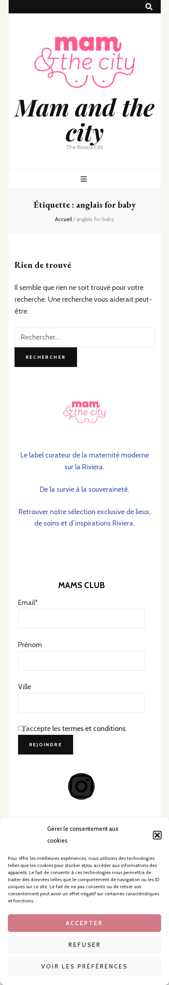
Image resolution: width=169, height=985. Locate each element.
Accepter (84, 923)
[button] (157, 835)
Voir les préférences (84, 966)
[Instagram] (81, 786)
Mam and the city (84, 119)
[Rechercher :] (85, 337)
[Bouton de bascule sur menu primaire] (85, 179)
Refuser (84, 944)
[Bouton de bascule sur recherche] (148, 7)
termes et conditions (94, 728)
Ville (24, 686)
